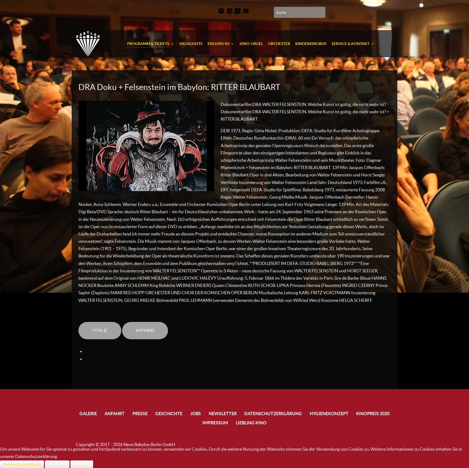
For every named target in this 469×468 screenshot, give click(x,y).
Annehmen (57, 464)
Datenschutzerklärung (22, 464)
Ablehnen (82, 464)
